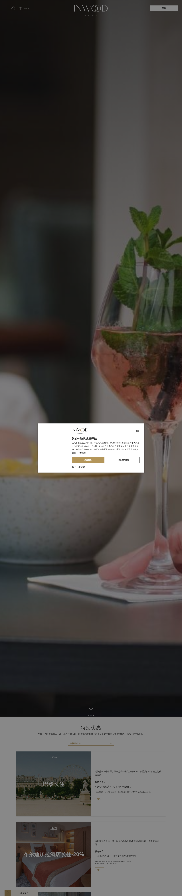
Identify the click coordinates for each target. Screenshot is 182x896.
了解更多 (82, 452)
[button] (78, 467)
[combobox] (137, 431)
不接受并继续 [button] (123, 460)
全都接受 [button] (88, 460)
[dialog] (91, 448)
